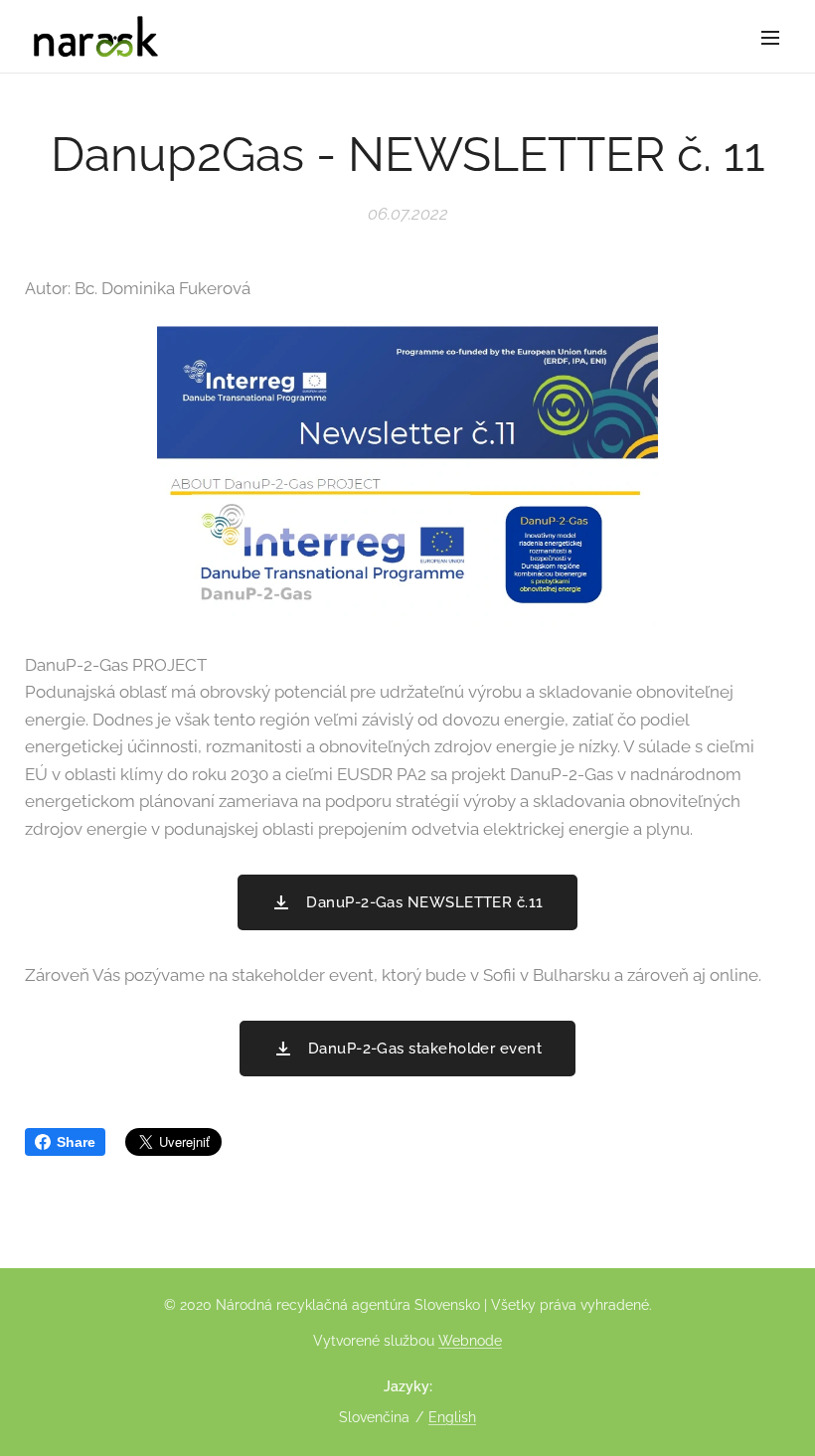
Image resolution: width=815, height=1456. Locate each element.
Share (76, 1142)
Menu (770, 37)
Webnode (470, 1341)
